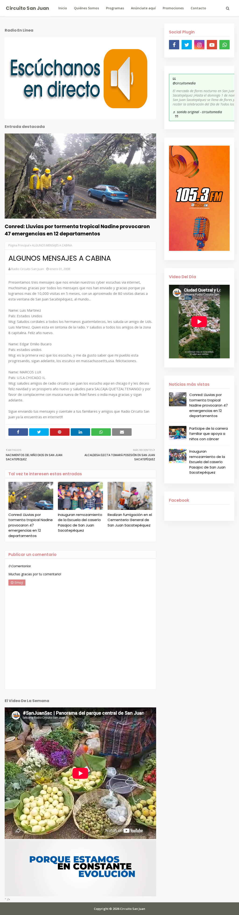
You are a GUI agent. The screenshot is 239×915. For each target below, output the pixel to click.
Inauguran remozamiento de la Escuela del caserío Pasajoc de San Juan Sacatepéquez (80, 522)
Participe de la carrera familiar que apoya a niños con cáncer (208, 433)
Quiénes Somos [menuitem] (86, 8)
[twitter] (187, 44)
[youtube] (212, 44)
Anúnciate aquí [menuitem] (143, 8)
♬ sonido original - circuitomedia (197, 112)
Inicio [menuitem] (62, 8)
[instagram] (199, 44)
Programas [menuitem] (115, 8)
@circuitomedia (184, 83)
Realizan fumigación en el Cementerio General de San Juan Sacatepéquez (130, 520)
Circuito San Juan (27, 8)
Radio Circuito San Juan (27, 269)
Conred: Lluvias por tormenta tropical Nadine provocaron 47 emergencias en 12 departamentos (77, 230)
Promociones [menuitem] (173, 8)
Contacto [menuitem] (198, 8)
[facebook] (174, 44)
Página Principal (18, 245)
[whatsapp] (224, 44)
